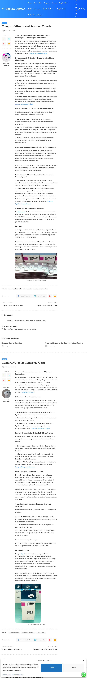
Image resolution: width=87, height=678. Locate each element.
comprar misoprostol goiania (24, 104)
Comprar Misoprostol (16, 288)
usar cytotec (41, 632)
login (16, 329)
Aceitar (52, 667)
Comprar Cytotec (15, 632)
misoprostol (28, 288)
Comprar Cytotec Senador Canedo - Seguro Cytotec (30, 320)
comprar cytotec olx (28, 392)
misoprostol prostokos (28, 632)
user (5, 30)
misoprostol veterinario (40, 288)
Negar (74, 667)
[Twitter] (76, 4)
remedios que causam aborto (6, 400)
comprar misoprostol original (38, 53)
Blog (4, 22)
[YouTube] (76, 16)
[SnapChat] (76, 10)
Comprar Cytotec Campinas (12, 343)
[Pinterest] (4, 44)
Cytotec (24, 554)
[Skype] (76, 7)
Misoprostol (21, 212)
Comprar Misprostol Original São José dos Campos (64, 343)
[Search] (84, 9)
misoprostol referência (6, 64)
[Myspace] (76, 13)
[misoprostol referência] (6, 57)
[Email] (9, 44)
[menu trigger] (4, 9)
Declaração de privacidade (18, 674)
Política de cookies (7, 674)
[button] (83, 661)
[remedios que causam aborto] (6, 393)
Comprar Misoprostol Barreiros (25, 467)
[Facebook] (76, 1)
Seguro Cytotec (15, 8)
